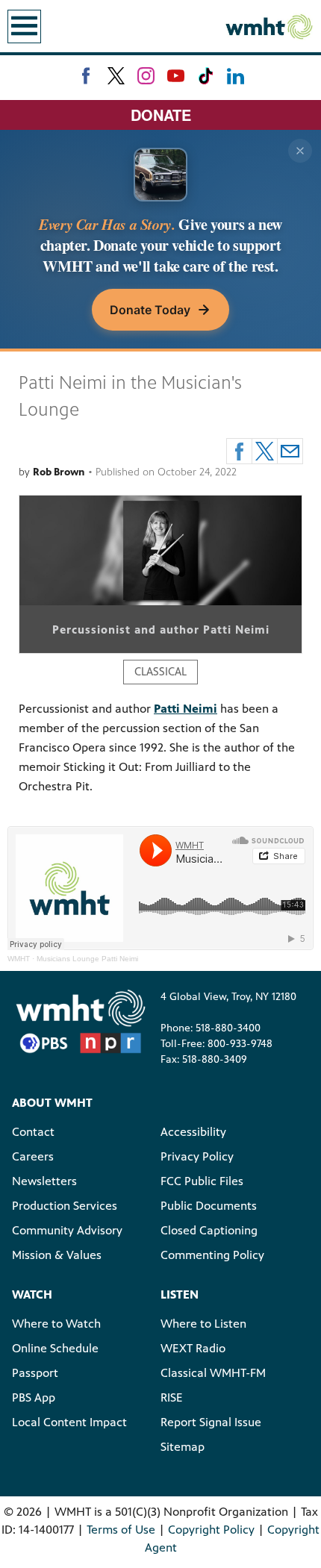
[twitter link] (116, 76)
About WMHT (52, 1103)
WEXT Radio (192, 1348)
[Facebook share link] (239, 451)
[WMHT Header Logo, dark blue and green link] (268, 26)
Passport (35, 1373)
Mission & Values (57, 1255)
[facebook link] (86, 76)
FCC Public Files (201, 1181)
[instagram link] (146, 76)
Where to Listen (203, 1323)
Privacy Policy (197, 1156)
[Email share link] (290, 451)
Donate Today (150, 309)
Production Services (64, 1206)
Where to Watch (56, 1323)
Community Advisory (67, 1230)
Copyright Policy (211, 1529)
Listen (179, 1294)
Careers (33, 1156)
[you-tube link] (176, 76)
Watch (32, 1294)
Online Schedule (55, 1348)
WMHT (18, 959)
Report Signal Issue (210, 1422)
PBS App (33, 1397)
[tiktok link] (206, 76)
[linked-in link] (235, 76)
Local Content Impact (69, 1422)
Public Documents (208, 1206)
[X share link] (265, 451)
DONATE (161, 114)
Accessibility (193, 1132)
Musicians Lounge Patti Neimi (87, 959)
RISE (171, 1397)
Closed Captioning (209, 1230)
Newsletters (44, 1181)
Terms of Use (121, 1529)
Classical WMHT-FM (213, 1373)
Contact (33, 1132)
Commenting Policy (212, 1255)
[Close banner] (300, 151)
